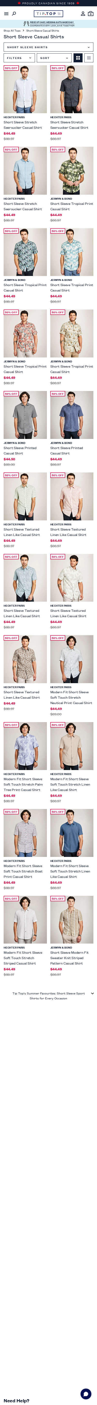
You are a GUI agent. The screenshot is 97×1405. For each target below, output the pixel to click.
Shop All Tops (12, 30)
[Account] (83, 13)
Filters (14, 58)
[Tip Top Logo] (48, 13)
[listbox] (48, 47)
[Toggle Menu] (6, 13)
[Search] (14, 13)
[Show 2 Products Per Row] (78, 57)
